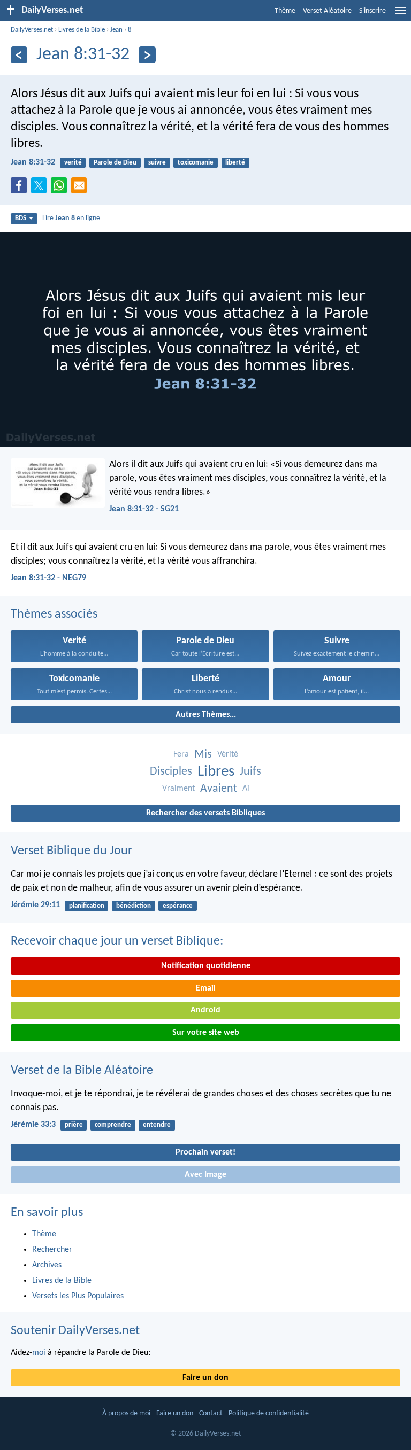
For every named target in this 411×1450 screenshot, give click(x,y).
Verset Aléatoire (327, 11)
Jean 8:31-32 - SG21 (144, 509)
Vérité (227, 754)
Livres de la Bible (81, 29)
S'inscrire (372, 11)
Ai (245, 788)
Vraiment (178, 788)
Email (206, 988)
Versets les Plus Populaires (78, 1296)
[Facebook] (21, 188)
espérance (178, 905)
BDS (20, 218)
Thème (285, 11)
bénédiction (133, 905)
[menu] (400, 15)
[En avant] (147, 54)
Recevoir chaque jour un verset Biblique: (117, 941)
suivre (157, 162)
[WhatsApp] (61, 185)
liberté (235, 162)
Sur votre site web (205, 1032)
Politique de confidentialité (269, 1413)
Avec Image (205, 1175)
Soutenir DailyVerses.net (75, 1330)
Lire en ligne (71, 218)
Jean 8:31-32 (33, 162)
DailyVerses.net (32, 29)
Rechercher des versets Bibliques (205, 813)
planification (86, 905)
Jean (116, 29)
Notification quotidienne (205, 966)
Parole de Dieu (115, 162)
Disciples (171, 772)
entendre (157, 1124)
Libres (215, 771)
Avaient (218, 789)
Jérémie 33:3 (33, 1124)
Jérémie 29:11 (35, 905)
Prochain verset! (205, 1152)
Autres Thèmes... (206, 715)
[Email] (81, 188)
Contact (211, 1413)
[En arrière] (19, 54)
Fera (181, 754)
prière (74, 1124)
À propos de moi (126, 1413)
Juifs (250, 772)
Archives (47, 1265)
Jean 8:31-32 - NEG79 (48, 578)
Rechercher (52, 1249)
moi (38, 1352)
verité (73, 162)
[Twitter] (41, 188)
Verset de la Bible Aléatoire (82, 1070)
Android (205, 1010)
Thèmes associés (54, 614)
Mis (203, 755)
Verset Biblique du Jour (71, 851)
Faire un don (205, 1378)
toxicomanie (196, 162)
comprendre (113, 1124)
